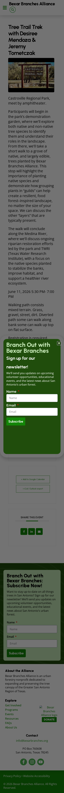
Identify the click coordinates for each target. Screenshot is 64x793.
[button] (59, 343)
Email (11, 405)
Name (11, 392)
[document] (32, 396)
